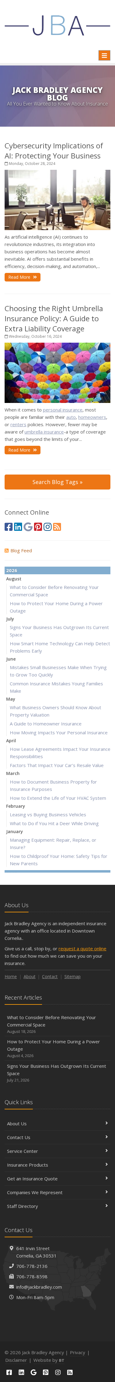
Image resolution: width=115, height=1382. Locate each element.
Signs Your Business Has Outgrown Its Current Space (56, 1073)
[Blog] (57, 526)
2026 (11, 570)
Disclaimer (16, 1360)
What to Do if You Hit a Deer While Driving (54, 823)
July (10, 619)
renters (18, 424)
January (14, 831)
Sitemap (72, 976)
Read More (20, 277)
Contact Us (18, 1137)
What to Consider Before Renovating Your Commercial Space (51, 1024)
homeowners (92, 417)
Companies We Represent (35, 1192)
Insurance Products (27, 1165)
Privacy (77, 1352)
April (11, 740)
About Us (17, 1123)
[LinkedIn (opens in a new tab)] (18, 526)
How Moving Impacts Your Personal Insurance (59, 732)
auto (71, 417)
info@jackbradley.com (39, 1287)
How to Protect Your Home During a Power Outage (53, 1048)
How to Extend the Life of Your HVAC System (58, 798)
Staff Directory (22, 1206)
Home (11, 976)
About (30, 976)
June (11, 659)
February (15, 806)
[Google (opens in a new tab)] (28, 526)
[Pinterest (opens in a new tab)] (38, 526)
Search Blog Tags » (57, 482)
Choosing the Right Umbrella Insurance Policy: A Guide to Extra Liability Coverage (54, 318)
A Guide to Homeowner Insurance (46, 724)
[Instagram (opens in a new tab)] (48, 526)
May (10, 699)
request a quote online (82, 948)
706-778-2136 (32, 1266)
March (13, 773)
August (13, 579)
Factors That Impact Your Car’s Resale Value (57, 765)
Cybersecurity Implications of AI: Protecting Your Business (54, 150)
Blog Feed (21, 550)
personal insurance (62, 410)
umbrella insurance (44, 432)
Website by (48, 1360)
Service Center (22, 1151)
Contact (50, 976)
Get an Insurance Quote (32, 1178)
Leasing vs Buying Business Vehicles (48, 814)
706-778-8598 (32, 1276)
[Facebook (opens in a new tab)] (9, 526)
